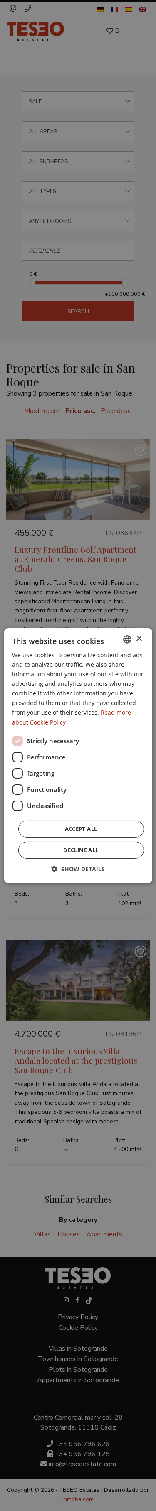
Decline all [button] (80, 850)
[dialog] (78, 755)
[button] (78, 869)
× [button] (139, 639)
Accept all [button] (81, 829)
